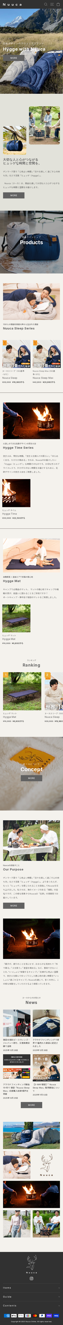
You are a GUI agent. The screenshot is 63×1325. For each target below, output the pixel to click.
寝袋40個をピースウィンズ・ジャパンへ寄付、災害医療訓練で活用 (16, 1043)
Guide (7, 1296)
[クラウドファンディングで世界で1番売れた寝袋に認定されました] (46, 1023)
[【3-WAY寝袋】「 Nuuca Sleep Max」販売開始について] (46, 1068)
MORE (13, 58)
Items (7, 1287)
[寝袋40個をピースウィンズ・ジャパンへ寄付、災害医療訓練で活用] (16, 1023)
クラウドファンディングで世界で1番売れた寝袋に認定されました (46, 1043)
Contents (10, 1305)
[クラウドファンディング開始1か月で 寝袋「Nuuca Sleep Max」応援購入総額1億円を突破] (16, 1068)
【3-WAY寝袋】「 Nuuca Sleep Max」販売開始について (46, 1087)
